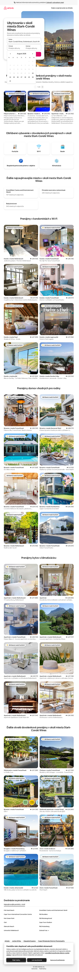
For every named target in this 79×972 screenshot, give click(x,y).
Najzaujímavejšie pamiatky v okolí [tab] (14, 904)
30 (33, 77)
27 (21, 77)
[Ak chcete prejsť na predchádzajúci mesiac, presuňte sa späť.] (10, 53)
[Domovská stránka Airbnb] (9, 8)
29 (29, 77)
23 (33, 73)
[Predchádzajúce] (35, 86)
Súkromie (34, 969)
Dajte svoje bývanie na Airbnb (62, 8)
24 (10, 77)
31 (10, 81)
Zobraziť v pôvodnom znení (55, 2)
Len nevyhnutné (37, 960)
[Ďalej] (42, 86)
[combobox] (24, 41)
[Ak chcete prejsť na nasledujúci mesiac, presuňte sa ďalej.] (32, 53)
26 (17, 77)
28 (25, 77)
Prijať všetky (16, 960)
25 (14, 77)
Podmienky (42, 969)
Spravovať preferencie (57, 960)
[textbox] (16, 48)
